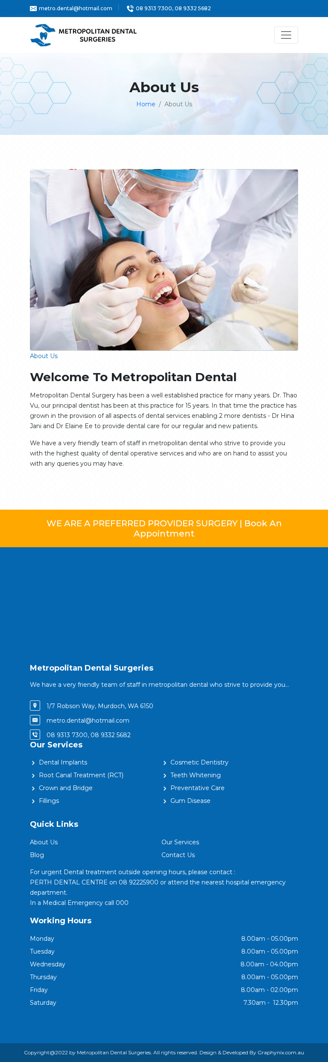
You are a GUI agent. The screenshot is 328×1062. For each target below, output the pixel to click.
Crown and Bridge (66, 788)
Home (145, 104)
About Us (44, 842)
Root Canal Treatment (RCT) (81, 775)
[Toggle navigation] (286, 35)
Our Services (180, 842)
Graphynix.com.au (281, 1052)
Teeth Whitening (195, 775)
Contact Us (178, 855)
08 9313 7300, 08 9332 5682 (173, 8)
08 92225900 (138, 882)
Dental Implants (63, 762)
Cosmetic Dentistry (199, 762)
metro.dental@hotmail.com (75, 8)
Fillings (49, 801)
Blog (37, 855)
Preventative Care (197, 788)
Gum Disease (190, 801)
